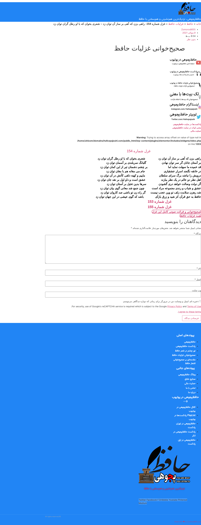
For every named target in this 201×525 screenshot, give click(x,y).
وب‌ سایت (196, 290)
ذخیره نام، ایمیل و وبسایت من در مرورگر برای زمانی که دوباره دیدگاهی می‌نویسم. (161, 301)
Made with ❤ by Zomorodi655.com (187, 522)
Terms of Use (194, 306)
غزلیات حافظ (175, 23)
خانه (198, 23)
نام (199, 268)
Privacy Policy (174, 306)
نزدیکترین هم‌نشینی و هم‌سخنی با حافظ (164, 489)
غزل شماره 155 (160, 207)
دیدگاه (197, 233)
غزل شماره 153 (160, 201)
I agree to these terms (189, 311)
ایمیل (198, 279)
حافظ (190, 23)
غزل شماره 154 (139, 151)
